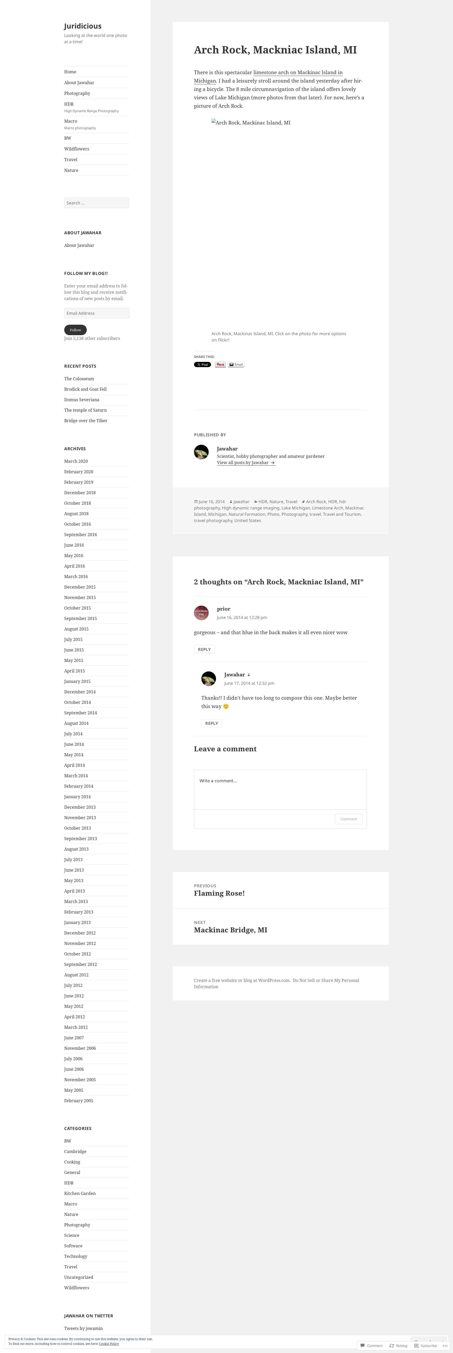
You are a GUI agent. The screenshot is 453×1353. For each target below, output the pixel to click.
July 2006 (73, 1059)
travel (315, 514)
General (72, 1172)
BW (67, 138)
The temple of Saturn (85, 410)
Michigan (217, 514)
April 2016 (74, 566)
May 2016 (73, 555)
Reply (204, 649)
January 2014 (77, 797)
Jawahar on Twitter (89, 1316)
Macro (80, 124)
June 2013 (74, 870)
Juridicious (82, 26)
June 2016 (74, 545)
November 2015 (80, 597)
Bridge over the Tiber (85, 420)
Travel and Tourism (342, 514)
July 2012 (73, 985)
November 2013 (80, 818)
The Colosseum (79, 379)
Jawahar (242, 501)
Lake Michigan (296, 508)
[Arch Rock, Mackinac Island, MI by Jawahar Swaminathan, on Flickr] (280, 223)
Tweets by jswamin (83, 1328)
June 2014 (74, 744)
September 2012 (80, 964)
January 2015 (77, 681)
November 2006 (80, 1048)
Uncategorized (78, 1277)
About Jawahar (79, 82)
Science (71, 1235)
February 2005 (78, 1101)
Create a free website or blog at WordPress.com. (242, 980)
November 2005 (80, 1080)
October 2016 (77, 524)
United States (247, 520)
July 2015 (73, 639)
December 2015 (80, 587)
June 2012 (74, 996)
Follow (75, 330)
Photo (273, 514)
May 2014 (73, 755)
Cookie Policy (109, 1343)
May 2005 (73, 1090)
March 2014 (76, 776)
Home (70, 72)
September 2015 (80, 618)
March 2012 (76, 1027)
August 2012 (76, 975)
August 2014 (76, 723)
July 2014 (73, 734)
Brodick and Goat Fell (85, 389)
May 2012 (73, 1006)
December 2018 (80, 493)
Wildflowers (76, 149)
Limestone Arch (327, 508)
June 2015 (74, 650)
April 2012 (74, 1017)
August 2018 (76, 514)
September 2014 (80, 713)
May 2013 (73, 880)
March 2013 (76, 901)
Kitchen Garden (80, 1193)
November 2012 (80, 943)
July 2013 (73, 859)
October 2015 (77, 608)
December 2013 (80, 807)
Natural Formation (247, 514)
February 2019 (78, 482)
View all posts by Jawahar (243, 462)
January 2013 (77, 922)
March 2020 (76, 461)
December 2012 (80, 933)
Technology (75, 1256)
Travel (70, 159)
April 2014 (74, 765)
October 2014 (77, 702)
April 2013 (74, 891)
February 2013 (78, 912)
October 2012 (77, 954)
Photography (77, 93)
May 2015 (73, 660)
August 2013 (76, 849)
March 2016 (76, 576)
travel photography (213, 520)
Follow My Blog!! (86, 273)
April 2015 (74, 671)
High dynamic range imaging (250, 508)
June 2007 (74, 1038)
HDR (91, 107)
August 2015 (76, 629)
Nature (71, 170)
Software (73, 1246)
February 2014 (78, 786)
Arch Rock (316, 501)
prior (223, 608)
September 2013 (80, 838)
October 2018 (77, 503)
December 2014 (80, 692)
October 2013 (77, 828)
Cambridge (75, 1151)
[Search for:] (96, 203)
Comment (349, 819)
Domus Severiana (81, 400)
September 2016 (80, 534)
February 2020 (78, 472)
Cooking (72, 1162)
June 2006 (74, 1069)
